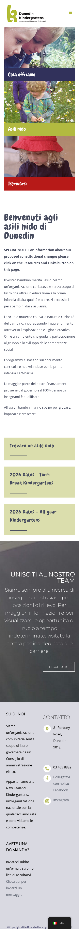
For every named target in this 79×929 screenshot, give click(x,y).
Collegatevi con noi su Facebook (61, 783)
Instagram (61, 800)
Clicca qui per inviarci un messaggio (16, 888)
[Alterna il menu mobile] (71, 12)
